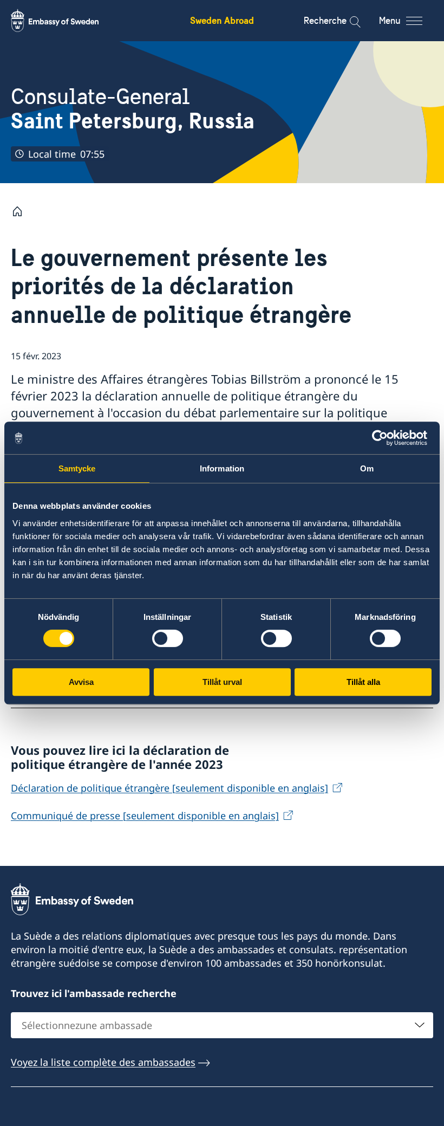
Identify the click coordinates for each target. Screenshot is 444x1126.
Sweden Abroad (222, 20)
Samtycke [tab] (77, 468)
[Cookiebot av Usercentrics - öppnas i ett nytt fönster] (384, 438)
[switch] (167, 638)
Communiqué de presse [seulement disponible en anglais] (145, 815)
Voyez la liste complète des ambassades (103, 1062)
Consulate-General (132, 109)
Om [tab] (367, 468)
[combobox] (222, 1025)
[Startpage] (21, 211)
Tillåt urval (222, 682)
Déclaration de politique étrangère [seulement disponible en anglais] (169, 787)
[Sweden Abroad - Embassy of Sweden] (65, 20)
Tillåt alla (363, 682)
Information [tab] (222, 468)
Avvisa (81, 682)
